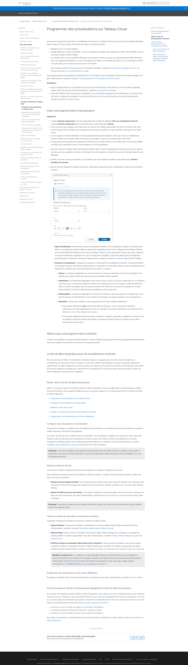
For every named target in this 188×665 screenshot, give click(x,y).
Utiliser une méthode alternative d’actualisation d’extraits (73, 412)
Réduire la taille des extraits (62, 407)
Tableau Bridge (70, 561)
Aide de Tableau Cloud (40, 21)
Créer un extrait (126, 485)
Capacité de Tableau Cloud (69, 99)
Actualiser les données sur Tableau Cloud (66, 21)
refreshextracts (58, 564)
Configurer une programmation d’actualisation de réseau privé (95, 78)
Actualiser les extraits (115, 258)
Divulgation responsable (89, 659)
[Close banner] (185, 8)
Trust (100, 659)
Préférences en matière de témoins (122, 659)
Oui (133, 637)
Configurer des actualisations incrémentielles (68, 403)
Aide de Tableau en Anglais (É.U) (117, 8)
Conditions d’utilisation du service (49, 659)
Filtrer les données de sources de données (117, 495)
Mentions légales (32, 659)
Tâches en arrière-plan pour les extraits (93, 603)
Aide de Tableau (25, 21)
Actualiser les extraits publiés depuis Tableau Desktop (92, 528)
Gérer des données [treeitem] (26, 44)
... (49, 21)
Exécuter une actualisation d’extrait (91, 564)
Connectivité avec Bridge (106, 90)
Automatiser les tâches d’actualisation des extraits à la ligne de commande (115, 549)
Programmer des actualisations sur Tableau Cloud (70, 398)
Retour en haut (96, 628)
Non (140, 637)
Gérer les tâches (136, 577)
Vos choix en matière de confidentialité (147, 659)
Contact (107, 659)
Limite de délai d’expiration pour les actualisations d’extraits (159, 44)
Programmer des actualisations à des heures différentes (72, 416)
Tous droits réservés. (59, 663)
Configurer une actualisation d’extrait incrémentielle (67, 445)
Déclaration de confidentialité (70, 659)
